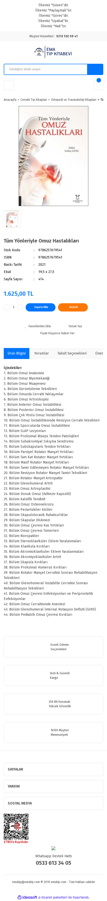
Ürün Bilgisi (16, 353)
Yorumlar (41, 353)
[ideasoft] (27, 897)
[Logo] (53, 52)
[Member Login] (9, 85)
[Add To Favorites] (38, 326)
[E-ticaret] (52, 897)
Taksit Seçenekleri (72, 353)
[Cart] (98, 85)
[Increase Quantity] (20, 307)
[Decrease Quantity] (7, 307)
